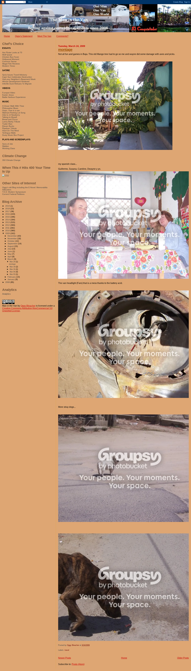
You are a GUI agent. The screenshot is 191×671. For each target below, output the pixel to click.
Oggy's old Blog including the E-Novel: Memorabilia (24, 187)
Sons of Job (7, 144)
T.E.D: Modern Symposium (14, 192)
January (11, 279)
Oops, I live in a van (11, 110)
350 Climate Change (11, 160)
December (12, 236)
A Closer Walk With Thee (13, 106)
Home (7, 36)
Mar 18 (13, 267)
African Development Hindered (15, 81)
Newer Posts (64, 658)
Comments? (62, 36)
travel (67, 650)
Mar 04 (13, 272)
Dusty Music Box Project (13, 135)
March (11, 259)
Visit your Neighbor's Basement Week (19, 79)
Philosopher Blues (10, 108)
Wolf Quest (7, 55)
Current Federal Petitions (13, 194)
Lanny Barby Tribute (11, 122)
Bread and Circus (10, 119)
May (10, 254)
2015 (7, 217)
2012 (7, 225)
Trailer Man (7, 124)
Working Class (8, 148)
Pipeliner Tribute (9, 128)
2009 (7, 233)
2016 (7, 214)
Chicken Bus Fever (10, 57)
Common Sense (9, 61)
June (10, 251)
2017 (7, 211)
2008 (7, 282)
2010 (7, 230)
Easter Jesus (8, 95)
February (12, 277)
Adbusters (6, 190)
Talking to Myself (9, 117)
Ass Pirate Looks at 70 (12, 52)
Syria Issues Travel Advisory (14, 75)
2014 (7, 219)
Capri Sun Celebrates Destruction (17, 77)
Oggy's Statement (23, 36)
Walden (5, 146)
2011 (7, 228)
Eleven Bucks (8, 126)
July (10, 249)
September (13, 244)
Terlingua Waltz (9, 133)
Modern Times (8, 66)
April (10, 257)
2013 (7, 222)
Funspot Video (8, 93)
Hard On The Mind (10, 130)
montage (65, 50)
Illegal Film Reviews (11, 64)
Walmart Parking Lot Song (13, 113)
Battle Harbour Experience (14, 97)
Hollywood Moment (10, 59)
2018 (7, 208)
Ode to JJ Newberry (11, 115)
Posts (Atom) (78, 664)
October (11, 241)
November (12, 239)
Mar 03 (13, 274)
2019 (7, 206)
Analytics (6, 294)
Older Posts (183, 658)
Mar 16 (13, 269)
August (11, 246)
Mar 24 (13, 262)
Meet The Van (44, 36)
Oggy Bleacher (28, 306)
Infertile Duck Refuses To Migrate (17, 84)
